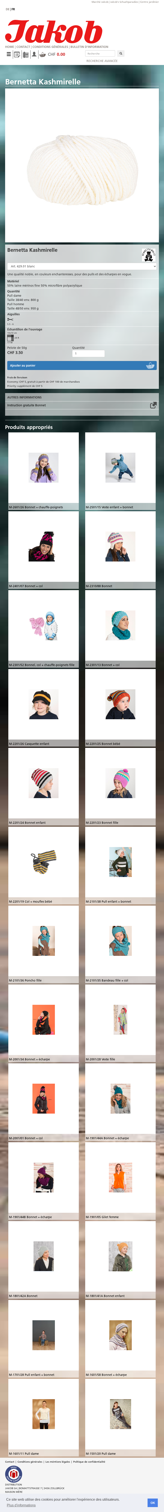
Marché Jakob (100, 1)
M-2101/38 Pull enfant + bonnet (108, 901)
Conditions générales (50, 47)
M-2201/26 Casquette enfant (29, 744)
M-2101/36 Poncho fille (25, 980)
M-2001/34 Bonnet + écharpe (29, 1059)
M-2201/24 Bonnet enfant (27, 823)
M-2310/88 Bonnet (99, 586)
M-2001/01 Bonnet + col (26, 1138)
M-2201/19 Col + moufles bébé (30, 901)
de (8, 9)
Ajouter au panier (22, 365)
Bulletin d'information (89, 47)
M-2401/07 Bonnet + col (26, 586)
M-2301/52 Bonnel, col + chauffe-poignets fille (42, 665)
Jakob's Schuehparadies (124, 1)
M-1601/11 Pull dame (24, 1454)
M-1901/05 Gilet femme (102, 1217)
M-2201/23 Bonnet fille (102, 823)
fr (13, 9)
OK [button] (153, 1503)
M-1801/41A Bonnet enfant (105, 1296)
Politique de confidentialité (89, 1461)
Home (9, 47)
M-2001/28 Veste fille (100, 1059)
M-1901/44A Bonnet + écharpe (107, 1138)
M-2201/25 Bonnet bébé (103, 744)
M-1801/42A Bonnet (23, 1296)
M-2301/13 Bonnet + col (103, 665)
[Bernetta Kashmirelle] (82, 165)
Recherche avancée (102, 61)
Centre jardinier (149, 1)
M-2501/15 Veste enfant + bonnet (109, 507)
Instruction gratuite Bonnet (26, 405)
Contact (23, 47)
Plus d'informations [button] (21, 1505)
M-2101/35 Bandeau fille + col (107, 980)
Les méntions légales (57, 1461)
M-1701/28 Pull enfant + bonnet (31, 1375)
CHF (56, 54)
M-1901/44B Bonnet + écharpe (30, 1217)
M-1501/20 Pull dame (101, 1454)
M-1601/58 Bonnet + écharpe (106, 1375)
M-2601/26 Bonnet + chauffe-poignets (36, 507)
